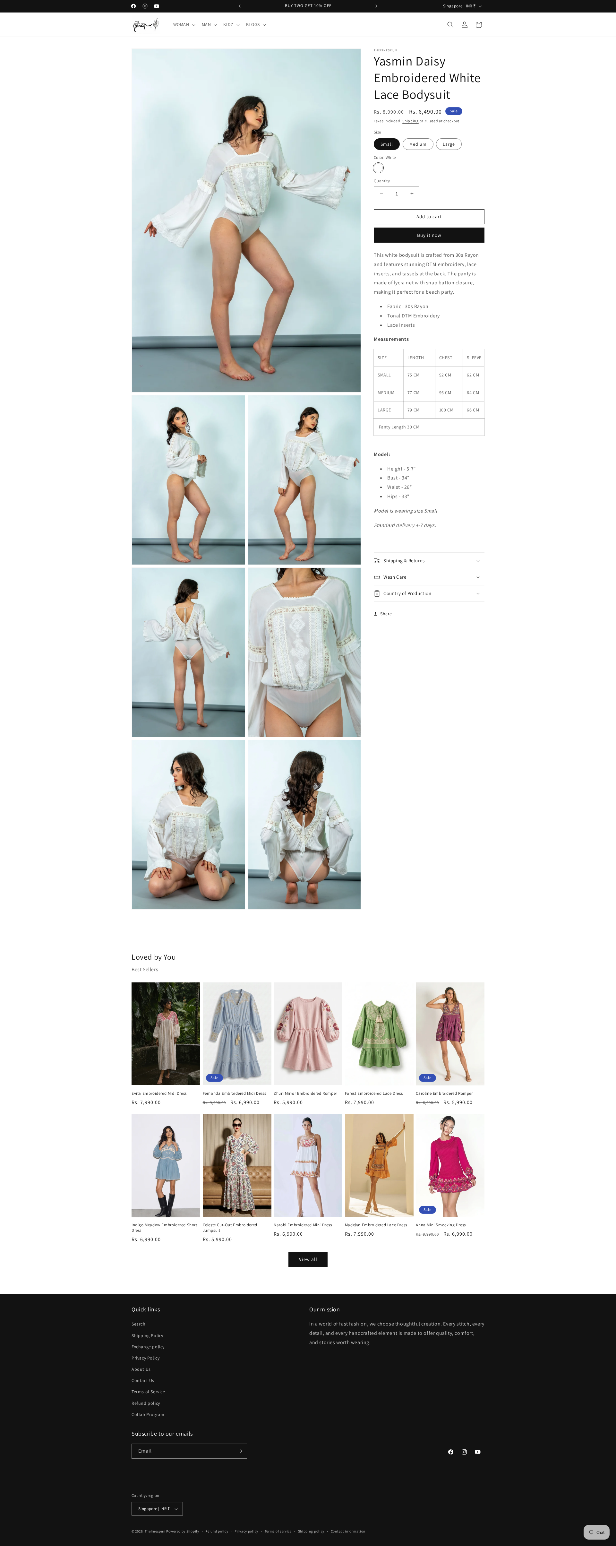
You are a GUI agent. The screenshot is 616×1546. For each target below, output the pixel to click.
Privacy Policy (145, 1358)
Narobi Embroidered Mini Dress (303, 1225)
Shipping (410, 120)
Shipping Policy (147, 1335)
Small (387, 144)
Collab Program (148, 1414)
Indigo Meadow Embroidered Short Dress (164, 1227)
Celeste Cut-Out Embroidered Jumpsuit (230, 1227)
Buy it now (429, 235)
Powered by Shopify (182, 1531)
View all (308, 1259)
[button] (183, 24)
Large (449, 144)
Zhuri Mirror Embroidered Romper (305, 1093)
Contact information (348, 1531)
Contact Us (143, 1380)
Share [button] (386, 614)
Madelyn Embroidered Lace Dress (376, 1225)
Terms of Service (148, 1392)
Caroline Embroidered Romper (444, 1093)
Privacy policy (246, 1531)
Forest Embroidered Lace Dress (374, 1093)
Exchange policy (148, 1347)
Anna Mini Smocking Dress (441, 1225)
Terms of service (278, 1531)
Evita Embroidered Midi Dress (159, 1093)
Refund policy (146, 1403)
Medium (418, 144)
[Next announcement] (376, 6)
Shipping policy (311, 1531)
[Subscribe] (240, 1451)
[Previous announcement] (240, 6)
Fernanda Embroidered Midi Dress (234, 1093)
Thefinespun (155, 1531)
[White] (378, 167)
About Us (141, 1369)
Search (139, 1324)
